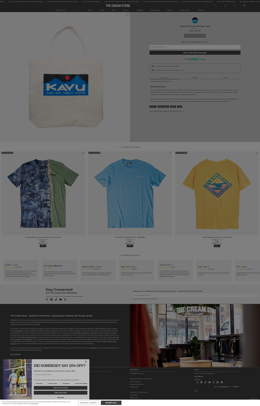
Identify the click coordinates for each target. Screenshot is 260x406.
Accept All (111, 403)
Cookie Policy (34, 403)
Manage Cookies (88, 403)
